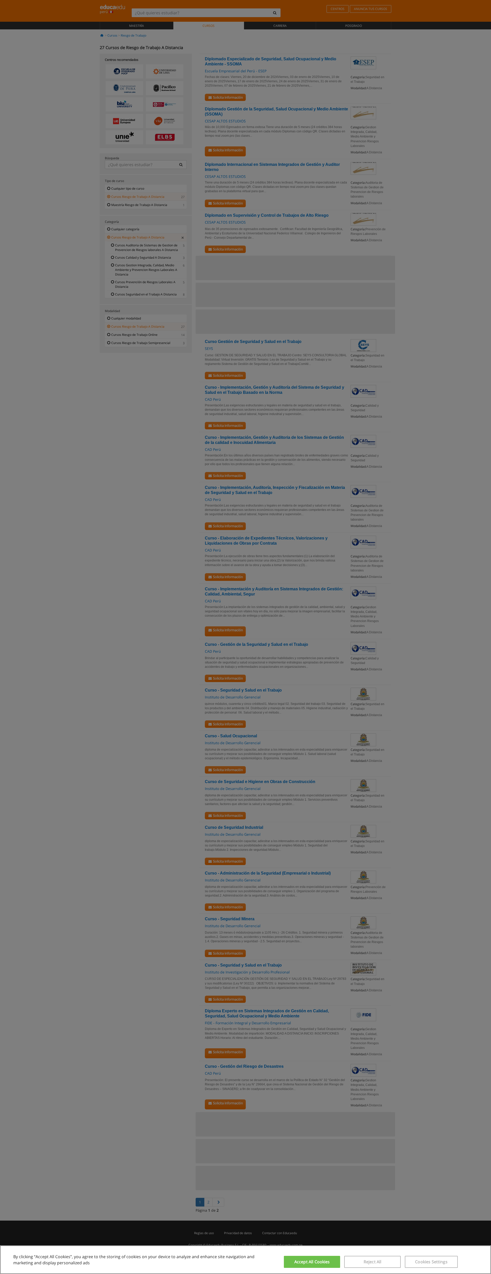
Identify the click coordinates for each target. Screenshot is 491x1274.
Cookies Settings (431, 1262)
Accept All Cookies (312, 1262)
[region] (245, 1259)
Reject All (373, 1262)
